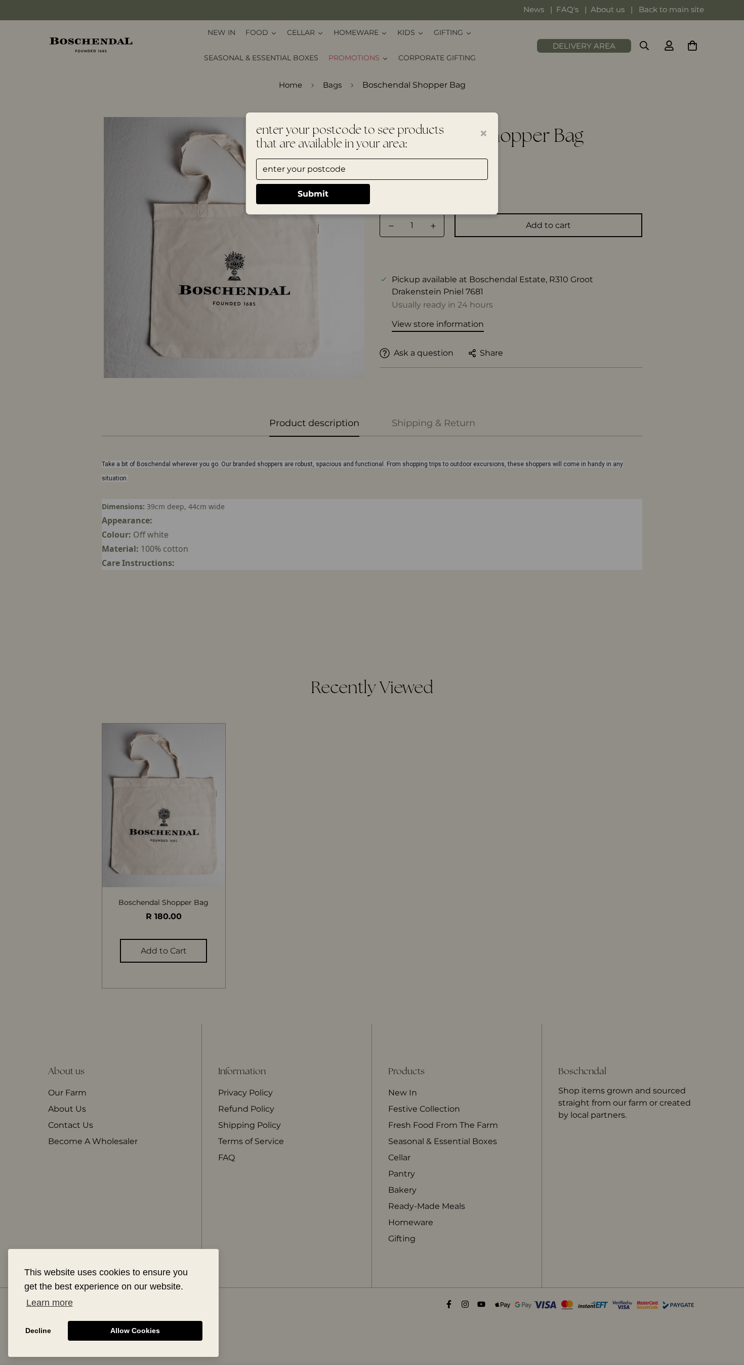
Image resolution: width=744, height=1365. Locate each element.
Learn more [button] (49, 1303)
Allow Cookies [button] (135, 1330)
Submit (313, 194)
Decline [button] (38, 1330)
